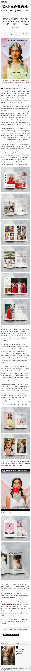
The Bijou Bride (24, 80)
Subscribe (4, 1)
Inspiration (4, 10)
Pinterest (20, 651)
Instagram (21, 649)
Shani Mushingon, (10, 84)
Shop (27, 10)
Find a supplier (19, 10)
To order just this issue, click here (12, 602)
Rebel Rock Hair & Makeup (22, 82)
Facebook (20, 647)
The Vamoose (21, 85)
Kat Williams (10, 82)
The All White (21, 84)
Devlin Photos (12, 80)
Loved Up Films (16, 466)
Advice (12, 10)
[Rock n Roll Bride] (15, 6)
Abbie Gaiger (9, 85)
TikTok (20, 654)
